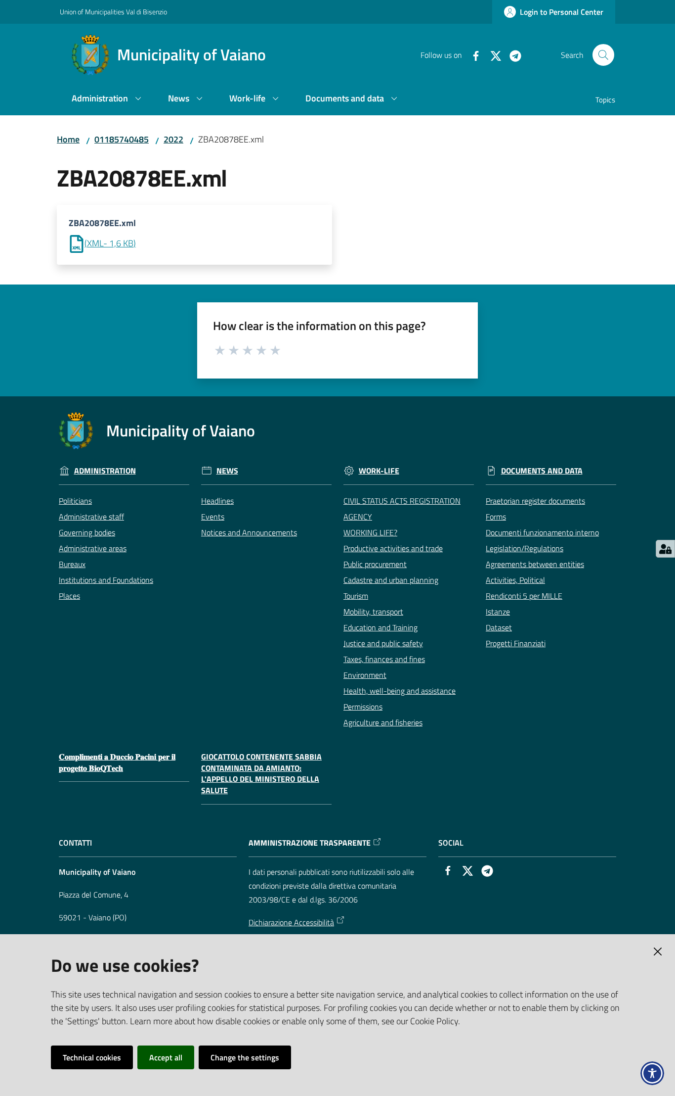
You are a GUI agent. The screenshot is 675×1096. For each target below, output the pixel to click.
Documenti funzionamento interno (542, 532)
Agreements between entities (535, 564)
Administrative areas (93, 548)
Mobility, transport (373, 612)
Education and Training (380, 627)
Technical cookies (92, 1057)
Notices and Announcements (249, 532)
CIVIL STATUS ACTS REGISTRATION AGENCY (402, 509)
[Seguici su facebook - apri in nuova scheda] (472, 55)
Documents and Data (542, 471)
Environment (364, 675)
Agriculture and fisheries (382, 722)
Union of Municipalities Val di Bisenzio (113, 11)
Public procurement (375, 564)
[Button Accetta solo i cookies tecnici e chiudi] (657, 951)
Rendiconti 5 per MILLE (524, 596)
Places (69, 596)
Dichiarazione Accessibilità (291, 922)
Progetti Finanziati (516, 643)
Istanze (498, 612)
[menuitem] (108, 99)
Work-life (379, 471)
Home (68, 139)
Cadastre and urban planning (390, 580)
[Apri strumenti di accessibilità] (652, 1073)
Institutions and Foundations (106, 580)
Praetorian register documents (535, 501)
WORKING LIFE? (370, 532)
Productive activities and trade (393, 548)
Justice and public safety (383, 643)
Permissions (362, 707)
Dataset (499, 627)
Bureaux (72, 564)
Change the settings (245, 1057)
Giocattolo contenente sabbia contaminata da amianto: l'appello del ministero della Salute (261, 773)
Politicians (75, 501)
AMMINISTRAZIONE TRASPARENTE (310, 843)
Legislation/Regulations (524, 548)
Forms (496, 517)
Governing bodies (87, 532)
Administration (105, 471)
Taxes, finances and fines (384, 659)
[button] (603, 55)
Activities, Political (515, 580)
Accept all (165, 1057)
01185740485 (121, 139)
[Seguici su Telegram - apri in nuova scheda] (511, 55)
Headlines (217, 501)
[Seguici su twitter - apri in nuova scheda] (492, 55)
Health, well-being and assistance (399, 691)
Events (212, 517)
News (227, 471)
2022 (173, 139)
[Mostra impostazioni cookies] (665, 549)
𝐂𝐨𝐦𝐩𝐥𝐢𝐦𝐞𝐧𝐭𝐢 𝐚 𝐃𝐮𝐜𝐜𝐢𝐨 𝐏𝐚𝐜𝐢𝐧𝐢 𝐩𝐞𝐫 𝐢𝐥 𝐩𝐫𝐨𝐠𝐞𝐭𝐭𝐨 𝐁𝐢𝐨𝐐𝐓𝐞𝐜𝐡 (117, 762)
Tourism (355, 596)
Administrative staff (91, 517)
